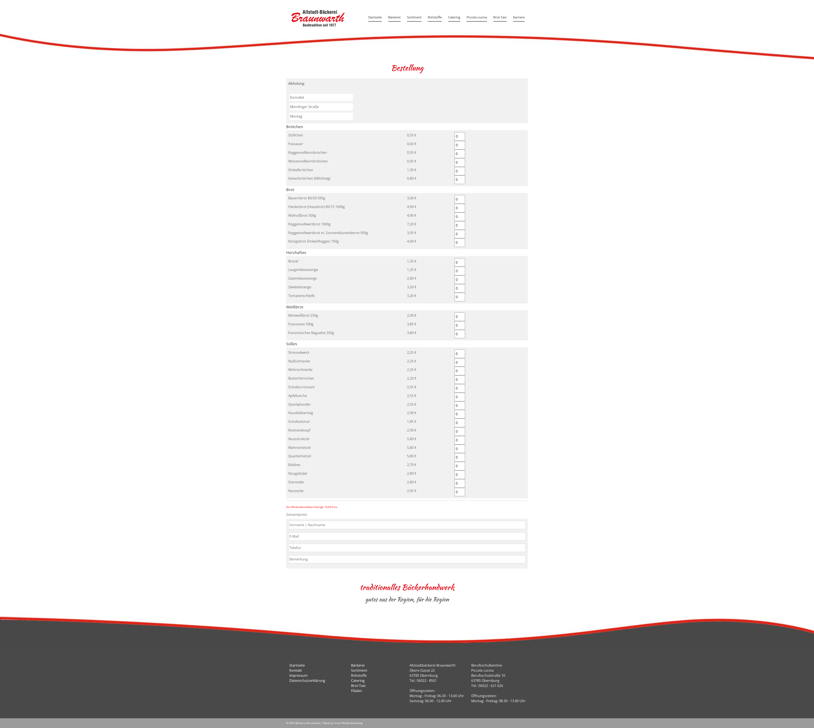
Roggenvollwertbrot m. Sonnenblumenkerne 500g (328, 232)
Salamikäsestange (302, 278)
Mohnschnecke (300, 369)
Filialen (356, 690)
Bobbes (294, 464)
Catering (454, 17)
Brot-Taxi (500, 17)
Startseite (375, 17)
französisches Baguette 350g (311, 332)
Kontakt (295, 670)
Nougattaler (298, 473)
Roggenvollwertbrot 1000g (309, 224)
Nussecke (296, 490)
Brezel (293, 261)
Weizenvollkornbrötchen (308, 161)
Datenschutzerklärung (307, 680)
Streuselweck (298, 352)
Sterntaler (296, 482)
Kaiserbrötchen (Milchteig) (309, 178)
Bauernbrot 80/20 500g (306, 198)
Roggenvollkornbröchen (307, 152)
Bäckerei (394, 17)
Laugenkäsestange (303, 269)
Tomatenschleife (301, 295)
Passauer (295, 143)
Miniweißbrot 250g (303, 315)
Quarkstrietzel (299, 456)
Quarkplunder (299, 404)
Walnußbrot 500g (302, 215)
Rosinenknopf (299, 430)
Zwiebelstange (299, 287)
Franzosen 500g (301, 324)
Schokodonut (299, 421)
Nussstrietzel (298, 439)
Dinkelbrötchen (300, 170)
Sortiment (414, 17)
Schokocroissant (301, 387)
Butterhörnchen (301, 378)
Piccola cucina (477, 17)
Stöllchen (295, 135)
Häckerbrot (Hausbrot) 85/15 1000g (316, 206)
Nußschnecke (299, 361)
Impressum (298, 675)
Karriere (519, 17)
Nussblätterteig (300, 412)
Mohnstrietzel (299, 447)
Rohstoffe (435, 17)
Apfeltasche (297, 395)
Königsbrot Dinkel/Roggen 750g (313, 241)
